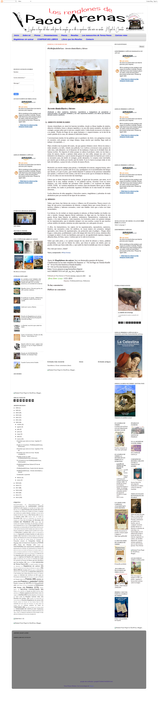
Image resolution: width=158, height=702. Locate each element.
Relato (19, 587)
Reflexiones (86, 281)
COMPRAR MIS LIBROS (47, 39)
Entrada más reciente (55, 362)
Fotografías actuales (19, 541)
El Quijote (41, 530)
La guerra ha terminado (29, 553)
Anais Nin (17, 509)
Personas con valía (32, 576)
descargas (35, 523)
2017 (17, 488)
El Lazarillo (34, 530)
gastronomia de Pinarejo (20, 548)
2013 (17, 497)
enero (19, 480)
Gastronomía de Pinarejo (35, 548)
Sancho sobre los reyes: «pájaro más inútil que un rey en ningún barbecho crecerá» (32, 345)
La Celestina (18, 553)
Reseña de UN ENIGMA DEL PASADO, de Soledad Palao (29, 354)
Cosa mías (23, 520)
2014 (17, 495)
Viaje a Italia (16, 612)
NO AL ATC (25, 571)
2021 (17, 420)
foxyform (44, 677)
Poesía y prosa (18, 583)
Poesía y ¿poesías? (29, 581)
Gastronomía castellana (34, 546)
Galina (38, 544)
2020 (17, 422)
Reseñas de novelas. (20, 598)
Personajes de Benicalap (20, 577)
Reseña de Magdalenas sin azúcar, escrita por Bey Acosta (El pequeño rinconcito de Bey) (31, 318)
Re (25, 585)
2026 (17, 408)
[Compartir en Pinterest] (71, 278)
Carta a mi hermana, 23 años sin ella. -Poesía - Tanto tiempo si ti (32, 335)
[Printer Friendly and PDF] (55, 278)
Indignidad (35, 551)
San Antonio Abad (34, 601)
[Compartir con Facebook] (70, 278)
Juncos (41, 551)
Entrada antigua (104, 362)
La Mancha (39, 553)
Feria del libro (19, 539)
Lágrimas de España (25, 557)
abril (18, 436)
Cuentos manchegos (25, 523)
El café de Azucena (20, 529)
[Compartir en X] (68, 278)
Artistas (25, 514)
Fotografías (38, 539)
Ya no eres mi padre (29, 614)
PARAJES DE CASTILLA (26, 575)
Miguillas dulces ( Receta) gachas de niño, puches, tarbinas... (31, 289)
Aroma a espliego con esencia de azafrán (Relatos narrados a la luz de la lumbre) (28, 513)
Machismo (18, 566)
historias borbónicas (22, 551)
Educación (41, 527)
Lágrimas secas (38, 557)
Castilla (39, 516)
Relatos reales (38, 593)
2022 (17, 417)
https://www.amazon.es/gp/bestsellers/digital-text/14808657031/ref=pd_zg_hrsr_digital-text (66, 270)
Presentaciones (51, 35)
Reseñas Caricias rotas (32, 596)
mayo (19, 434)
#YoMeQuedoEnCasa (76, 281)
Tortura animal (40, 607)
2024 (17, 412)
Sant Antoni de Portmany (27, 603)
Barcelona (41, 514)
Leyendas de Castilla (38, 558)
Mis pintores (40, 570)
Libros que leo (33, 560)
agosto (19, 427)
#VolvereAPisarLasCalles (34, 504)
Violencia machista (26, 612)
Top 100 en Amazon (30, 607)
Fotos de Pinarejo (24, 545)
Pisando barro (19, 579)
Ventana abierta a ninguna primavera (32, 610)
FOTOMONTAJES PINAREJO (29, 543)
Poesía (64, 35)
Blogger (91, 686)
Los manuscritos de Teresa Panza (96, 35)
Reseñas (74, 35)
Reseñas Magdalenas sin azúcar (31, 600)
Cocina (24, 518)
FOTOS (40, 543)
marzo (19, 439)
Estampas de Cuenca (24, 537)
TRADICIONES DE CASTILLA (24, 609)
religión (15, 595)
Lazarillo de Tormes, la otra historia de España (121, 466)
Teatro (39, 605)
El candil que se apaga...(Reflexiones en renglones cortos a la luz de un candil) (32, 299)
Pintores (41, 577)
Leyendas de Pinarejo (21, 560)
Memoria (15, 568)
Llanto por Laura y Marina (28, 307)
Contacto (90, 39)
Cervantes (17, 518)
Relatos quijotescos (25, 593)
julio (18, 429)
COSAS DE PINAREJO (22, 522)
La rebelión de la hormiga (125, 312)
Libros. (28, 562)
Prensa (37, 35)
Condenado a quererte (23, 474)
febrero (19, 477)
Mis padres (33, 570)
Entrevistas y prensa (21, 532)
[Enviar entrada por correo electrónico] (89, 276)
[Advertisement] (79, 346)
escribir (33, 532)
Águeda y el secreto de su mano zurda (33, 508)
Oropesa (35, 573)
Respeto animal (17, 601)
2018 (17, 485)
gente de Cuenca (17, 550)
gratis (15, 551)
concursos (39, 518)
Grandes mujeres (38, 550)
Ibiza (30, 551)
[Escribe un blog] (66, 278)
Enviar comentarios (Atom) (63, 365)
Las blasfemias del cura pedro (23, 558)
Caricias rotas (121, 35)
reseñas (21, 595)
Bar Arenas (32, 515)
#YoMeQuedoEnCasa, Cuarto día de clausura (30, 468)
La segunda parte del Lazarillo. (23, 555)
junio (18, 431)
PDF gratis (38, 575)
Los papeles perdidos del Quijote (35, 564)
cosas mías (38, 522)
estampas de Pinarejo (37, 537)
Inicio (16, 35)
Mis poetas (17, 571)
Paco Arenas (67, 252)
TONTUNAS (18, 607)
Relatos (29, 587)
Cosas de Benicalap (34, 520)
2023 (17, 415)
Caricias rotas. (31, 516)
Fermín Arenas (29, 539)
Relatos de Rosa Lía (32, 591)
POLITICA (29, 583)
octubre (19, 424)
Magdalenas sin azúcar (24, 39)
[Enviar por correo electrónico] (64, 278)
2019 (17, 483)
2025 (17, 410)
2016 (17, 490)
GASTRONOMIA (18, 546)
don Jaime (25, 525)
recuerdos (30, 585)
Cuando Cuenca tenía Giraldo (29, 362)
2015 (17, 492)
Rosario (25, 601)
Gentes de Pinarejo (27, 550)
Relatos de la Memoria (19, 591)
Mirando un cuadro (35, 568)
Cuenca (16, 523)
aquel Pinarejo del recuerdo (29, 509)
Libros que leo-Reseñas (72, 39)
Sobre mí (27, 35)
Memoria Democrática (24, 568)
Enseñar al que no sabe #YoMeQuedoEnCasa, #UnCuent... (27, 457)
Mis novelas (23, 570)
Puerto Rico (19, 585)
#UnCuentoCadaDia (18, 504)
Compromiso (31, 518)
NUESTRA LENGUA (35, 571)
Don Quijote (33, 525)
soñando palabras (29, 605)
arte (20, 515)
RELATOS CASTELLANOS (30, 589)
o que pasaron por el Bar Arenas (22, 573)
